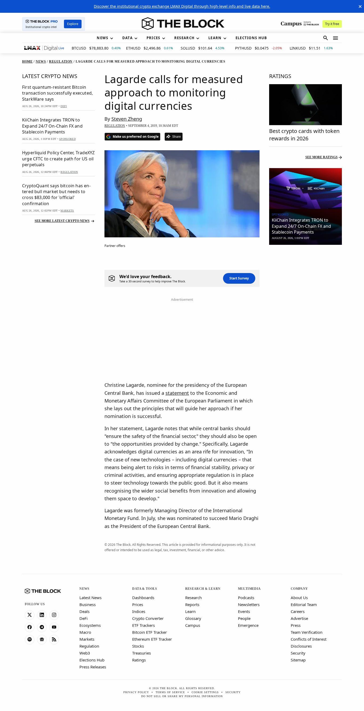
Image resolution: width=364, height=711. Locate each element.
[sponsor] (305, 188)
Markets (86, 639)
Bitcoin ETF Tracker (149, 632)
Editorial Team (304, 604)
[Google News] (42, 639)
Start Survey (239, 278)
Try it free (332, 24)
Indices (138, 611)
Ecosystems (90, 625)
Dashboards (143, 597)
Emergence (248, 625)
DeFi (83, 618)
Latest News (90, 597)
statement (177, 393)
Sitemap (298, 660)
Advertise (299, 618)
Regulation (89, 646)
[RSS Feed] (54, 639)
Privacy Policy (136, 692)
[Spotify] (29, 639)
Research (193, 597)
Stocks (138, 646)
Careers (298, 611)
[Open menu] (335, 38)
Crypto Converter (148, 618)
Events (244, 611)
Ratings (139, 660)
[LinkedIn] (42, 615)
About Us (299, 597)
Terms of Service (170, 692)
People (244, 618)
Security (298, 653)
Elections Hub (91, 660)
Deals (84, 611)
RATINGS (280, 76)
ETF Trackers (143, 625)
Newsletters (249, 604)
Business (87, 604)
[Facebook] (29, 627)
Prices (137, 604)
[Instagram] (54, 615)
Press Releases (92, 667)
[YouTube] (54, 627)
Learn (190, 611)
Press (296, 625)
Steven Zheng (126, 119)
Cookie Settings (205, 692)
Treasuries (141, 653)
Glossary (193, 618)
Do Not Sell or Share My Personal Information (182, 696)
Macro (85, 632)
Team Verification (306, 632)
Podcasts (246, 597)
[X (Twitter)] (29, 615)
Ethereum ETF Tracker (152, 639)
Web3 (84, 653)
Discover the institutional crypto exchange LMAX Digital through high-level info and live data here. (182, 6)
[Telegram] (42, 627)
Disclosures (301, 646)
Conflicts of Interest (308, 639)
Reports (192, 604)
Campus (192, 625)
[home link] (183, 23)
